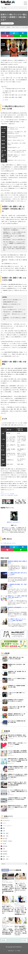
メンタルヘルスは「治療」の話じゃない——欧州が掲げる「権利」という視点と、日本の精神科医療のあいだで (21, 911)
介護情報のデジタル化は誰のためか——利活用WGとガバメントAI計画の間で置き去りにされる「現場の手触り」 (17, 776)
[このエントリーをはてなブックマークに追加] (22, 33)
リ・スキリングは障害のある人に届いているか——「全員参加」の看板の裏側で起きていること (17, 791)
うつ (17, 882)
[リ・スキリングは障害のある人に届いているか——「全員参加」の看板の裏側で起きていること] (4, 792)
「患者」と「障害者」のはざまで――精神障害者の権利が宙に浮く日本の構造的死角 (7, 932)
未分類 (4, 843)
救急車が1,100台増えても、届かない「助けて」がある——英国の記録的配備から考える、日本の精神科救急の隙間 (17, 784)
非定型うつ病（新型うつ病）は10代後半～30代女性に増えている (14, 91)
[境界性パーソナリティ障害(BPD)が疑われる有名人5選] (4, 680)
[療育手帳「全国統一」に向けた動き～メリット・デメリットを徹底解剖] (4, 745)
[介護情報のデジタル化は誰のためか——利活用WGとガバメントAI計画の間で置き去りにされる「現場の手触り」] (4, 777)
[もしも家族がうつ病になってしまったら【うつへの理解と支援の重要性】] (4, 621)
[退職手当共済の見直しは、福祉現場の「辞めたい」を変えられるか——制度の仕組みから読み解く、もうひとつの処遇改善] (4, 761)
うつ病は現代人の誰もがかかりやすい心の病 (14, 88)
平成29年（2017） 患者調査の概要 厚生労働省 (9, 495)
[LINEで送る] (20, 36)
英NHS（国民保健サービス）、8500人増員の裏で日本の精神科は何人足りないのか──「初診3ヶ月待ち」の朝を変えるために (21, 930)
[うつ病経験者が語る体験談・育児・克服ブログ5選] (4, 587)
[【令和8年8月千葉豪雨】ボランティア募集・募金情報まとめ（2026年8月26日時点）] (4, 800)
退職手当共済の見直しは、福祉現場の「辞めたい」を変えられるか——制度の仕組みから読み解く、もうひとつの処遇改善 (17, 760)
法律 (4, 848)
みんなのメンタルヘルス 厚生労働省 (7, 493)
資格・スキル (6, 856)
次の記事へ (24, 940)
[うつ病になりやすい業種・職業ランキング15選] (4, 694)
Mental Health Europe (20, 905)
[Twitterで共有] (14, 33)
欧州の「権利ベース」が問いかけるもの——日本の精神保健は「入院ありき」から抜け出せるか (8, 910)
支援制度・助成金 (7, 841)
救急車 (7, 882)
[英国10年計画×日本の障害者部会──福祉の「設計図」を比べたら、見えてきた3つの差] (4, 737)
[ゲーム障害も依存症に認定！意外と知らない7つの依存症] (4, 575)
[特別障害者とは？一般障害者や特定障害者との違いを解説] (4, 687)
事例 (4, 828)
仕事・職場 (5, 833)
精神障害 (10, 23)
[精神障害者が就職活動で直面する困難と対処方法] (4, 563)
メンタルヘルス (21, 882)
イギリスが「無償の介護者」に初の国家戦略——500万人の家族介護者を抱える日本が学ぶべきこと (17, 752)
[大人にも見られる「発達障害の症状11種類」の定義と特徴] (4, 722)
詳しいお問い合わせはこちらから (8, 543)
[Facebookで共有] (5, 33)
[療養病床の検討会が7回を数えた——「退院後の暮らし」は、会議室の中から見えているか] (4, 808)
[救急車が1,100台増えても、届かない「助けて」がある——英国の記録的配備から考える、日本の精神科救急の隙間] (4, 785)
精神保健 (5, 905)
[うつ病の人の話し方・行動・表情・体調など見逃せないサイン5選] (4, 708)
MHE (4, 926)
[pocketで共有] (7, 36)
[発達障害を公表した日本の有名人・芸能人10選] (4, 666)
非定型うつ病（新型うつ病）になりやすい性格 (14, 94)
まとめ (5, 99)
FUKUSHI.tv (19, 947)
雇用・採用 (5, 859)
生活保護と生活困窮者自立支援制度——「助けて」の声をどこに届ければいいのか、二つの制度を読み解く (17, 768)
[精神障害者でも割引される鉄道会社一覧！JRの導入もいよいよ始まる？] (4, 701)
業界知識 (5, 846)
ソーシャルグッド (7, 825)
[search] (2, 7)
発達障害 (5, 851)
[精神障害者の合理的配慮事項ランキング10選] (4, 610)
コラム (4, 823)
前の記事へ (4, 940)
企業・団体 (5, 836)
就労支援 (5, 838)
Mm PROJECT (6, 820)
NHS (4, 882)
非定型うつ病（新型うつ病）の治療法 (12, 97)
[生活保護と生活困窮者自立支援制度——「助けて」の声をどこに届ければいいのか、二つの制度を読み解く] (4, 769)
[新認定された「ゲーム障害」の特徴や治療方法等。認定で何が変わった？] (4, 598)
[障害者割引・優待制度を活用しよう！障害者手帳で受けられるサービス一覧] (4, 715)
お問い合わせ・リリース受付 (14, 950)
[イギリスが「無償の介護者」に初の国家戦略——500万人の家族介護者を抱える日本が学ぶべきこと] (4, 753)
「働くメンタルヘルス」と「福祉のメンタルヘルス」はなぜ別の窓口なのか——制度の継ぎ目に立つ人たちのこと (21, 887)
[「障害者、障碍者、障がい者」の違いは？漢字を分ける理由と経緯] (4, 659)
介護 (4, 830)
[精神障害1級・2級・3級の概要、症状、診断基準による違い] (4, 673)
